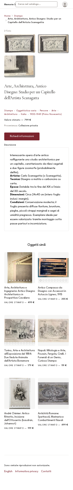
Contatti (46, 471)
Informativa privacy (26, 471)
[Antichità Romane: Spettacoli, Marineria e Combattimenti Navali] (53, 393)
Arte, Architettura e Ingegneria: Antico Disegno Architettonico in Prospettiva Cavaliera (19, 292)
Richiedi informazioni (22, 136)
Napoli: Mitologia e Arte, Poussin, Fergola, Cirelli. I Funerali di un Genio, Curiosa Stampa (52, 355)
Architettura (10, 114)
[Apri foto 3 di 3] (53, 43)
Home (7, 16)
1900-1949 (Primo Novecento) (46, 114)
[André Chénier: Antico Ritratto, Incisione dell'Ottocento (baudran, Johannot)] (19, 393)
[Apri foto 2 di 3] (19, 66)
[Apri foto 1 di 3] (19, 43)
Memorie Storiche (13, 4)
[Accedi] (65, 4)
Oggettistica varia (26, 111)
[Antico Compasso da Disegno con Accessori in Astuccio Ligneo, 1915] (53, 267)
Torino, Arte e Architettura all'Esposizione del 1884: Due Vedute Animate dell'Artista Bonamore (19, 355)
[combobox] (36, 4)
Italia (23, 114)
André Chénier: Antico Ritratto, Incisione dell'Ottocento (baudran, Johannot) (18, 418)
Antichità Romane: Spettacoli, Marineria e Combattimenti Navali (51, 417)
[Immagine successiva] (31, 268)
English (8, 471)
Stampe (18, 16)
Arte (54, 111)
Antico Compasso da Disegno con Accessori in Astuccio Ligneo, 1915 (52, 291)
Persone (44, 111)
